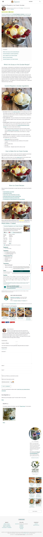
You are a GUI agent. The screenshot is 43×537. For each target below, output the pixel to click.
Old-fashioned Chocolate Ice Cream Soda (11, 197)
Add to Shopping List (17, 232)
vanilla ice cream (16, 111)
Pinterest (3, 223)
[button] (29, 264)
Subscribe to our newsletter (15, 297)
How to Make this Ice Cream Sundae (10, 55)
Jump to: (5, 49)
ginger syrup (19, 157)
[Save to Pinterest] (42, 266)
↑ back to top (21, 519)
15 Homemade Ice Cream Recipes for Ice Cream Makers (14, 199)
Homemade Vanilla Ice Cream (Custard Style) (12, 196)
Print (6, 232)
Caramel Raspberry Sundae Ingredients (10, 53)
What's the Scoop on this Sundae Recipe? (11, 51)
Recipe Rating (4, 347)
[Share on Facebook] (42, 268)
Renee (10, 243)
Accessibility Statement (7, 527)
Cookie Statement (6, 525)
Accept (21, 271)
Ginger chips (7, 139)
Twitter (21, 528)
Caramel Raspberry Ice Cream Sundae (10, 59)
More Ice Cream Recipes (8, 57)
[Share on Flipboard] (42, 270)
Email (3, 370)
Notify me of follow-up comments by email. (10, 375)
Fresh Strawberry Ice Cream (8, 191)
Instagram (14, 223)
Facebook (8, 223)
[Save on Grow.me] (16, 322)
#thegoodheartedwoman (11, 288)
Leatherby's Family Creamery (13, 130)
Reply (3, 399)
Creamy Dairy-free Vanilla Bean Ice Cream (11, 194)
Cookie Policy (22, 268)
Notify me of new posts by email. (8, 379)
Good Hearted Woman (13, 303)
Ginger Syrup (22, 406)
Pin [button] (10, 232)
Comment (4, 351)
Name (3, 365)
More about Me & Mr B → (35, 457)
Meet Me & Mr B (36, 525)
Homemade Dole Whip (7, 193)
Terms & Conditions (7, 526)
